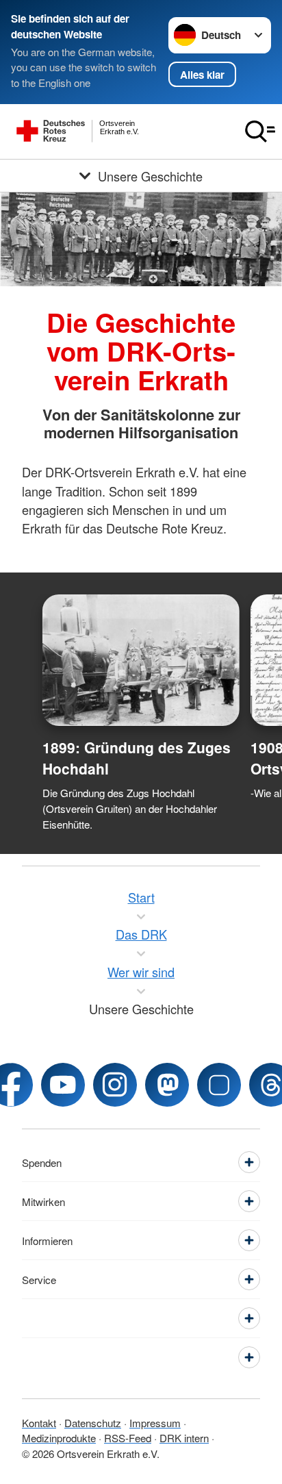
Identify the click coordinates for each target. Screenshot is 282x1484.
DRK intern (184, 1438)
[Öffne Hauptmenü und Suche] (260, 131)
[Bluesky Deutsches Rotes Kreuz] (219, 1085)
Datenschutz (92, 1423)
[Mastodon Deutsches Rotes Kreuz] (167, 1085)
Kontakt (39, 1423)
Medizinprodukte (59, 1438)
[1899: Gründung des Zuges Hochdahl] (141, 660)
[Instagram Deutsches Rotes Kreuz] (115, 1085)
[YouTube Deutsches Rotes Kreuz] (63, 1085)
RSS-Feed (127, 1438)
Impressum (155, 1423)
